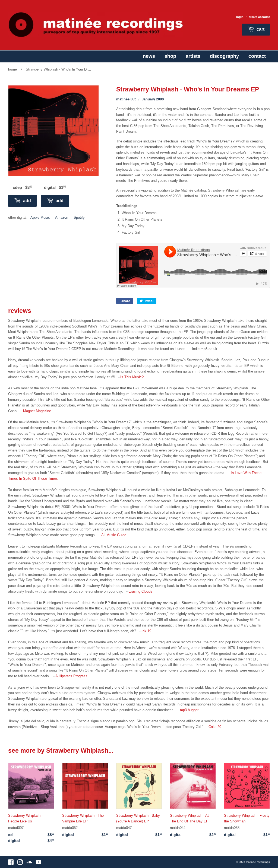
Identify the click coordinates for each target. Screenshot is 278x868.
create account (259, 16)
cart (259, 29)
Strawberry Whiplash (77, 750)
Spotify (79, 217)
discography (224, 56)
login (240, 16)
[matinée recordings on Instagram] (20, 863)
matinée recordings (258, 861)
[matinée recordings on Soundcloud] (29, 863)
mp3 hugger (189, 710)
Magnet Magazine (37, 411)
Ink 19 (146, 631)
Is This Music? (132, 377)
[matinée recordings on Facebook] (11, 863)
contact (257, 56)
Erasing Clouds (140, 591)
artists (193, 56)
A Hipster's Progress (71, 676)
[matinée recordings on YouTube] (38, 863)
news (149, 56)
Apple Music (40, 217)
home (12, 69)
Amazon (61, 217)
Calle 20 (214, 727)
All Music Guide (113, 535)
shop (170, 56)
